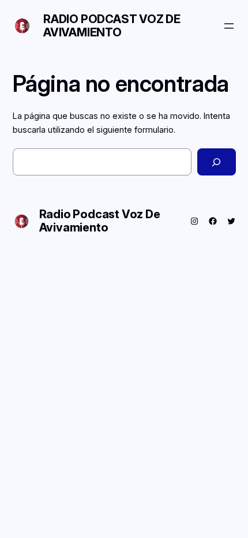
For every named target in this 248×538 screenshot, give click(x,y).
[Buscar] (216, 161)
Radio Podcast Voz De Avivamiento (112, 25)
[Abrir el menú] (229, 26)
